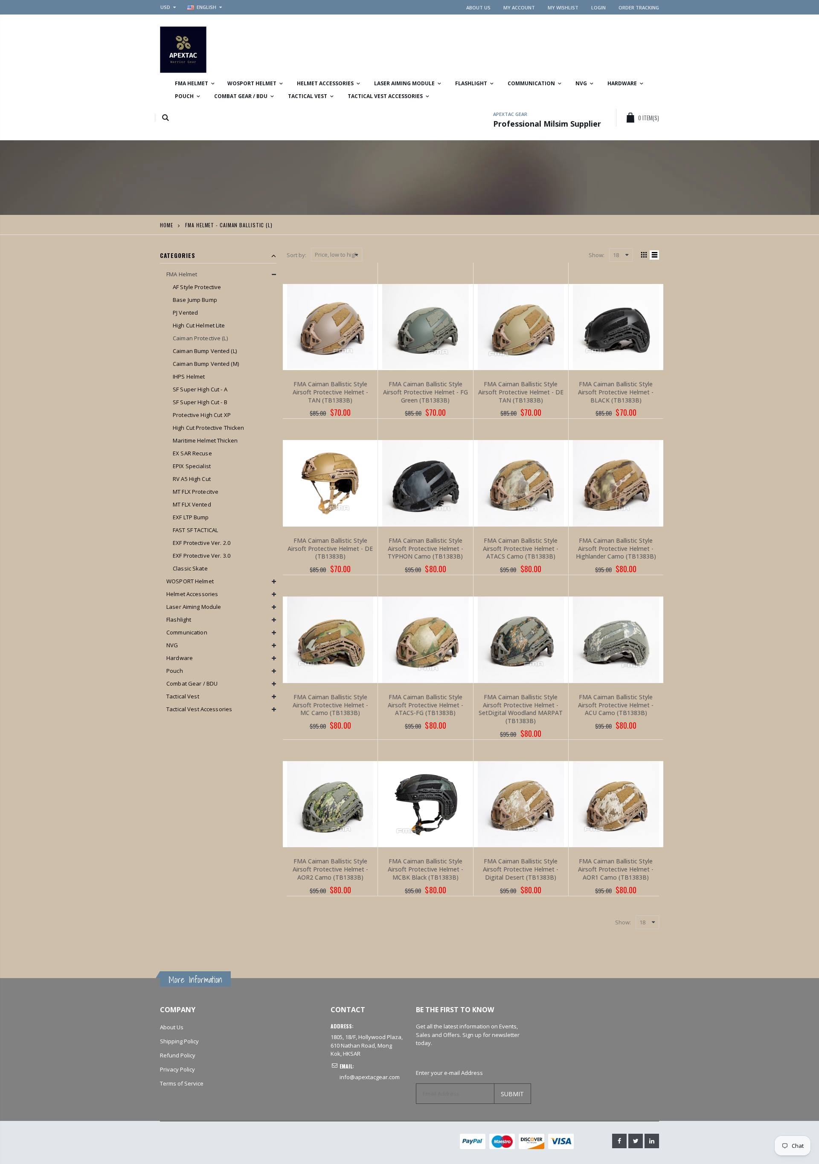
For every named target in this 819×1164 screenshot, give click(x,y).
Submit (512, 1094)
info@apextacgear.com (370, 1077)
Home (166, 225)
